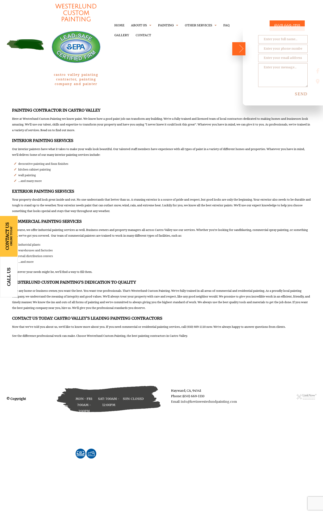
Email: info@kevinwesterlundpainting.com (204, 402)
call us (8, 277)
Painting (166, 25)
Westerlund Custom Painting (76, 13)
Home (119, 25)
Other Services (198, 25)
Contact (143, 35)
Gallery (121, 35)
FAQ (226, 25)
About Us (139, 25)
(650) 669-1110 (287, 25)
